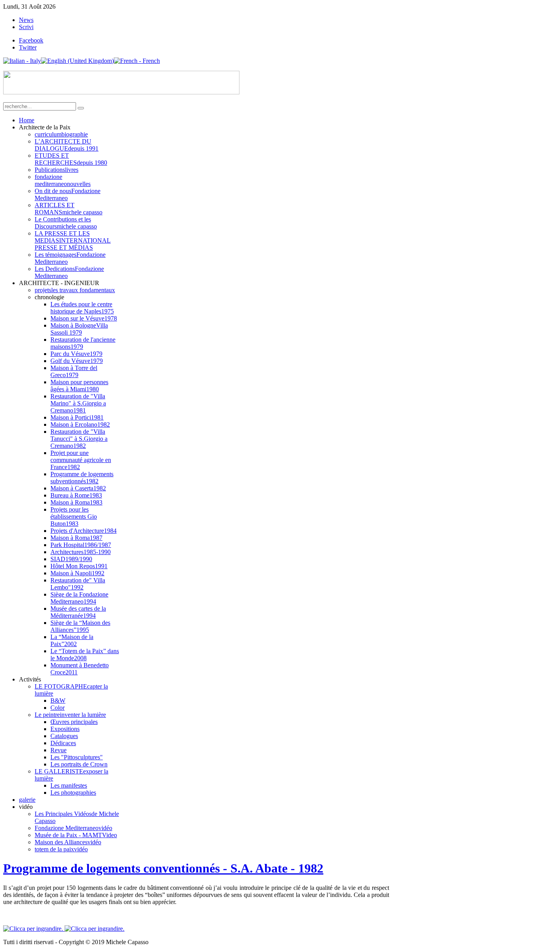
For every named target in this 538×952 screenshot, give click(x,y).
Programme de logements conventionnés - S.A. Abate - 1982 (163, 868)
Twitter (28, 47)
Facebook (31, 40)
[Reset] (81, 108)
